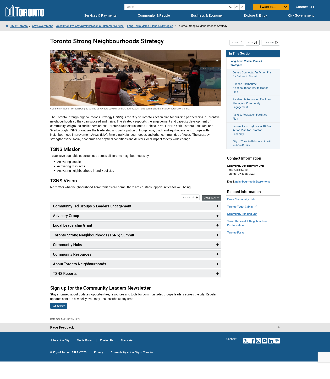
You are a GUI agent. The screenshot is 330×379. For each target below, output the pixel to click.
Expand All (191, 197)
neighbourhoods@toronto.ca (252, 181)
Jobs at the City (60, 340)
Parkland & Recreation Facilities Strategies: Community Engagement (252, 103)
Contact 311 (305, 6)
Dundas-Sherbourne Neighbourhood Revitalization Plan (250, 88)
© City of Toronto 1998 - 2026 (68, 352)
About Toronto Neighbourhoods (79, 263)
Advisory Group (66, 215)
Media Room (85, 340)
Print (250, 42)
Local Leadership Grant (72, 225)
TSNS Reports (65, 273)
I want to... (268, 6)
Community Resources (72, 254)
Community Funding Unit (242, 214)
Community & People (154, 15)
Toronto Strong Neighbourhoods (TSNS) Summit (93, 234)
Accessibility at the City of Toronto (132, 352)
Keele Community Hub (241, 199)
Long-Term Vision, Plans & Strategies (246, 63)
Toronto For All (236, 232)
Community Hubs (67, 244)
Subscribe (57, 305)
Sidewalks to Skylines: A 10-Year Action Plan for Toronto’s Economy (252, 130)
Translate (268, 42)
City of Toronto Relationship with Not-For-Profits (252, 143)
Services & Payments (100, 15)
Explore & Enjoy (255, 15)
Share (238, 42)
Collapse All (212, 197)
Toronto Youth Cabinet (240, 206)
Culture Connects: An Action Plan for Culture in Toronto (252, 74)
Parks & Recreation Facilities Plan (250, 116)
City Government (301, 15)
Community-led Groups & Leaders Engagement (92, 205)
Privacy (98, 352)
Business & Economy (207, 15)
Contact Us (107, 340)
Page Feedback (62, 327)
